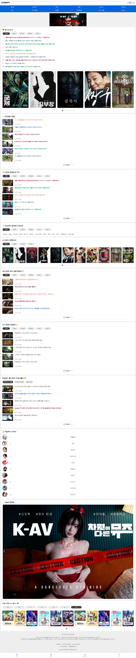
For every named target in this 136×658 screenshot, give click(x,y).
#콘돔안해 (63, 234)
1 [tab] (62, 25)
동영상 (123, 7)
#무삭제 (15, 234)
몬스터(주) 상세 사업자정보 (68, 634)
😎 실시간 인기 (68, 30)
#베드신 (25, 234)
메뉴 (134, 2)
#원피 (49, 234)
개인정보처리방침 (66, 644)
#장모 (44, 234)
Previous (4, 90)
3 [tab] (68, 25)
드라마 (101, 7)
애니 (12, 10)
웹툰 (57, 10)
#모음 (20, 234)
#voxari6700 (38, 234)
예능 (31, 244)
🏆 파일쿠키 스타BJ (68, 432)
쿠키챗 (34, 10)
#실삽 (10, 234)
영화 (79, 7)
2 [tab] (65, 25)
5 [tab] (73, 25)
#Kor (53, 234)
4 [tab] (71, 25)
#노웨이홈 (71, 234)
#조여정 (5, 234)
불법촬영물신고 (72, 646)
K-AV (101, 10)
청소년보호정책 (76, 644)
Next (131, 90)
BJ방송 (80, 10)
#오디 (57, 234)
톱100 (12, 7)
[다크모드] (129, 3)
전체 (57, 7)
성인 (124, 10)
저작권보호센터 (63, 646)
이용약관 (58, 644)
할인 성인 (29, 382)
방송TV (34, 7)
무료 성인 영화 (19, 382)
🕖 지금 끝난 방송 (68, 116)
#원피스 (31, 234)
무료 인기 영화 (8, 382)
